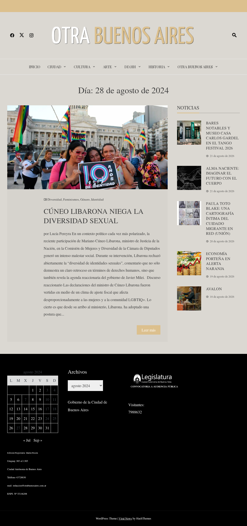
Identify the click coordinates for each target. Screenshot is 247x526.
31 (47, 427)
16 (40, 408)
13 (18, 408)
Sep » (38, 440)
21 (25, 418)
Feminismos (71, 199)
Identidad (97, 199)
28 (25, 427)
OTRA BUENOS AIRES (195, 66)
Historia (157, 66)
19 (11, 418)
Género (85, 199)
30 (40, 427)
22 (33, 418)
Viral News (125, 518)
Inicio (34, 66)
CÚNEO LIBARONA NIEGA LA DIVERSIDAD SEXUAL (94, 215)
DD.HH (130, 66)
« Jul (26, 440)
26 (11, 427)
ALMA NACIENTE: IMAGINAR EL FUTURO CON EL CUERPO (222, 176)
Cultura (82, 66)
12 (11, 408)
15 (33, 408)
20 (18, 418)
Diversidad (55, 199)
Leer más (149, 329)
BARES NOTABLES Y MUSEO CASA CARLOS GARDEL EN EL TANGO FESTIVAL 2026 (222, 135)
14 (25, 408)
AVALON (214, 288)
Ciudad (54, 66)
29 (33, 427)
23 (40, 418)
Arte (107, 66)
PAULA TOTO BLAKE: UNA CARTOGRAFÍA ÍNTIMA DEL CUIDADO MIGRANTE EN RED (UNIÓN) (220, 218)
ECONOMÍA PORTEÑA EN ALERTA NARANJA (218, 261)
